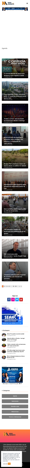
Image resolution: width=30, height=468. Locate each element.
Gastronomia (15, 401)
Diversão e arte (15, 406)
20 (15, 286)
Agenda (15, 396)
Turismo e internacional (15, 417)
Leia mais (5, 463)
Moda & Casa (15, 411)
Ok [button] (9, 463)
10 (13, 286)
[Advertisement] (15, 28)
